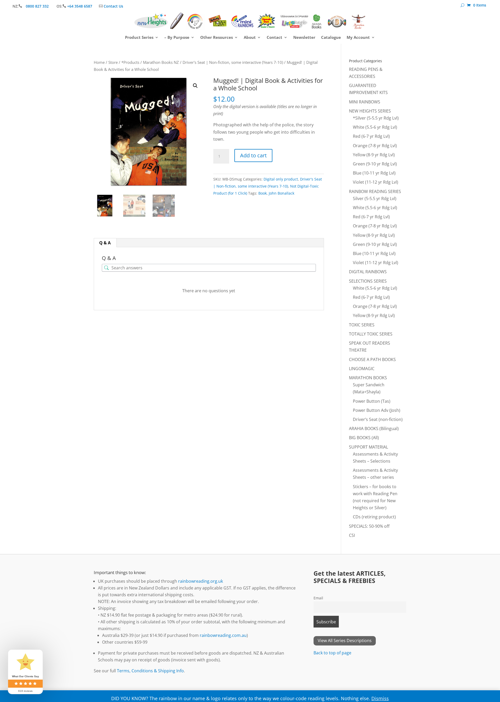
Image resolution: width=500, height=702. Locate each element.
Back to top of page (332, 653)
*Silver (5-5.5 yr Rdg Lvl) (376, 118)
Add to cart (253, 155)
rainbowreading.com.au (223, 635)
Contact (274, 37)
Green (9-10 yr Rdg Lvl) (375, 164)
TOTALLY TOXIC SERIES (370, 334)
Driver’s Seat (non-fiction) (378, 419)
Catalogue (331, 37)
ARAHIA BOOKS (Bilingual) (374, 428)
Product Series (139, 37)
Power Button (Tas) (371, 401)
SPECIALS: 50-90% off (369, 526)
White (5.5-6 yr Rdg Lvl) (375, 127)
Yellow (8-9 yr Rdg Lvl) (374, 155)
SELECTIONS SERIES (368, 281)
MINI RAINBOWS (364, 102)
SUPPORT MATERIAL (368, 447)
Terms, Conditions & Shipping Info (150, 671)
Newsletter (304, 37)
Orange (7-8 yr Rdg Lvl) (375, 145)
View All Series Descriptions (345, 640)
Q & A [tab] (105, 243)
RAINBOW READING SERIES (375, 191)
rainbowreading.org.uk (200, 581)
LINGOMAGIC (361, 368)
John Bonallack (281, 193)
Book (262, 193)
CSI (352, 535)
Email (318, 597)
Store (113, 62)
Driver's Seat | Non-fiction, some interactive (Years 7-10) (233, 62)
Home (99, 62)
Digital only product (281, 179)
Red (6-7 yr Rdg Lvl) (371, 136)
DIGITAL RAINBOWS (368, 272)
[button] (195, 85)
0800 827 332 (38, 6)
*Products (130, 62)
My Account (358, 37)
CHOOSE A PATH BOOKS (372, 359)
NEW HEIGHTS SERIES (370, 111)
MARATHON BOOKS (368, 378)
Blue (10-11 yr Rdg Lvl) (374, 173)
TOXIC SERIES (361, 325)
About (250, 37)
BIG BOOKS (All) (364, 437)
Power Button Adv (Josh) (376, 410)
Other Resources (216, 37)
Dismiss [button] (380, 698)
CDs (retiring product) (374, 517)
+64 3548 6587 (79, 6)
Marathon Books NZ (161, 62)
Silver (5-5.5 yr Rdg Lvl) (374, 198)
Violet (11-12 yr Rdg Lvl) (375, 182)
